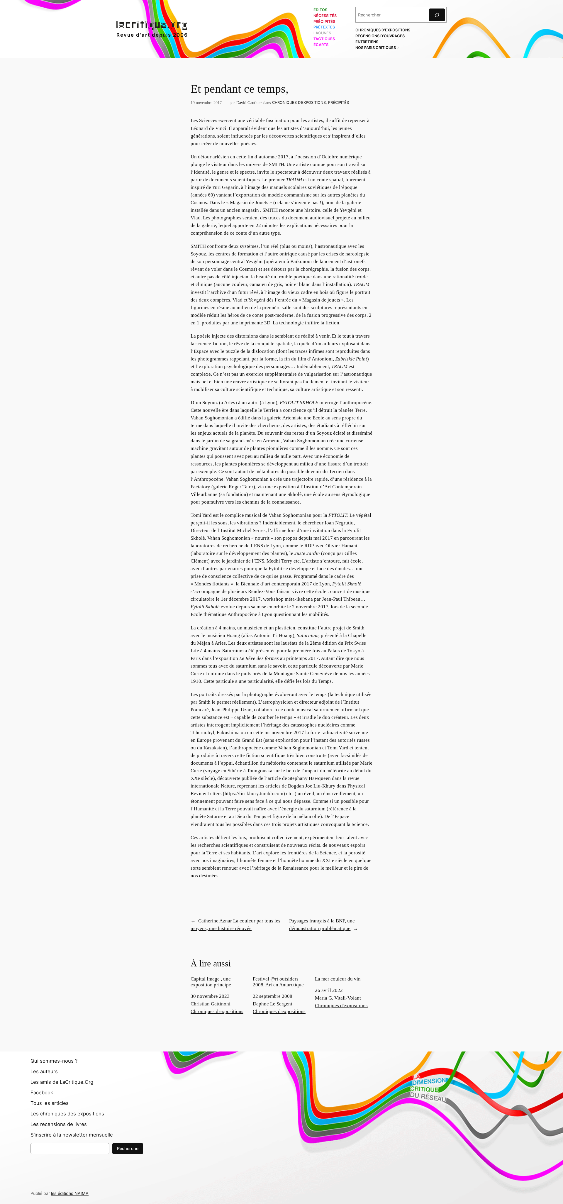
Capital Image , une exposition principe (211, 982)
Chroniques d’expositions (299, 102)
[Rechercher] (437, 15)
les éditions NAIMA (70, 1193)
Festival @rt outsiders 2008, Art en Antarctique (278, 982)
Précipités (338, 102)
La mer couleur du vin (338, 979)
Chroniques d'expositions (217, 1011)
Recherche (127, 1148)
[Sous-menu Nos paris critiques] (398, 48)
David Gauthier (249, 102)
